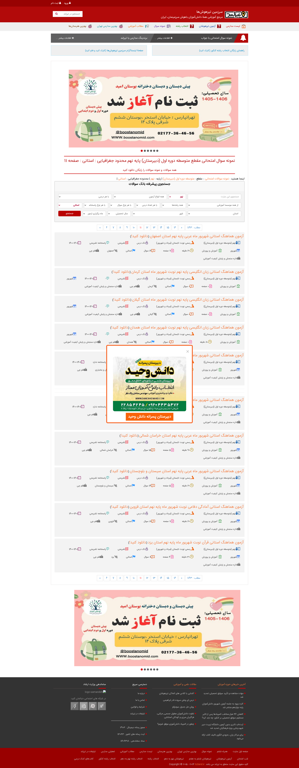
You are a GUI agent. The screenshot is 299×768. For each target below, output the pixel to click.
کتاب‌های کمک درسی (83, 759)
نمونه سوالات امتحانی (217, 179)
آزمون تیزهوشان (224, 759)
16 (175, 228)
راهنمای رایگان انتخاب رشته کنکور (221, 51)
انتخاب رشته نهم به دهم (131, 759)
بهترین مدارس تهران (186, 751)
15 (168, 228)
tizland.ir (200, 764)
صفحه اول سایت (240, 751)
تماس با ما (140, 700)
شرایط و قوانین (138, 707)
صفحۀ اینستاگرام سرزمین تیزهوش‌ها (114, 51)
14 (161, 228)
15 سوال (147, 450)
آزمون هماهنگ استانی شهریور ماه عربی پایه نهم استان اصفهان (197, 236)
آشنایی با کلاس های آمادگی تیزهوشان (176, 693)
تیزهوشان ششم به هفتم (200, 759)
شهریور (233, 251)
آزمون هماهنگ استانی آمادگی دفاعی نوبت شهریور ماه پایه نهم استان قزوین (187, 507)
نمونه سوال (207, 751)
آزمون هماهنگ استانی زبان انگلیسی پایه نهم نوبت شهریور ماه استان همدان (187, 328)
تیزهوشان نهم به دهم (174, 759)
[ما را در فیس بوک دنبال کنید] (75, 710)
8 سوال (147, 557)
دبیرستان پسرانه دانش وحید (149, 416)
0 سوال (186, 286)
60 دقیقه (186, 251)
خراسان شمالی (106, 450)
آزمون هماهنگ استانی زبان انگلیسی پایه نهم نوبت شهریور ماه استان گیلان (188, 300)
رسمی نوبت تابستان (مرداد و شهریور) (173, 243)
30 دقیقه (186, 557)
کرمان (150, 286)
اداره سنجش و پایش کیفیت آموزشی (220, 259)
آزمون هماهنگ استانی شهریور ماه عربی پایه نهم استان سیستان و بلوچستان (187, 471)
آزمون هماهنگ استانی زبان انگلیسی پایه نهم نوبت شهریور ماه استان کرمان (187, 272)
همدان (130, 342)
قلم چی (92, 251)
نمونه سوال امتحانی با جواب (216, 38)
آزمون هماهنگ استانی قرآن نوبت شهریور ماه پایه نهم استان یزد (196, 542)
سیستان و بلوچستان (104, 486)
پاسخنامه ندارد (99, 362)
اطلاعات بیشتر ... (163, 38)
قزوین (111, 521)
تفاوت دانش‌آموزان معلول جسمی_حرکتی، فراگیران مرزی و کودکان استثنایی (175, 715)
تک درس (141, 243)
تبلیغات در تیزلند (137, 714)
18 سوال (147, 521)
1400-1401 (73, 243)
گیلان (150, 314)
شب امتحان (242, 759)
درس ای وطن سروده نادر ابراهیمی (178, 700)
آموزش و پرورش (209, 251)
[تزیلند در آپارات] (93, 710)
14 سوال (147, 486)
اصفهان (110, 251)
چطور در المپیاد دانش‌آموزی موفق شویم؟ (175, 724)
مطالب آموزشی (127, 751)
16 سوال (147, 251)
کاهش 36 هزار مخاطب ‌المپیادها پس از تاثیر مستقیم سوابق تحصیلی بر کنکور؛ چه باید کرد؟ (222, 716)
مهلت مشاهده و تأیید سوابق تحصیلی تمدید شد (223, 695)
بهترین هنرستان (164, 751)
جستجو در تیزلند (71, 14)
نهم (152, 179)
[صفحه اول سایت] (236, 15)
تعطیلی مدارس (108, 751)
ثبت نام (55, 3)
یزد (112, 557)
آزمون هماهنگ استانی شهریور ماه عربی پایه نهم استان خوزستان (195, 400)
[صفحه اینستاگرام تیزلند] (84, 710)
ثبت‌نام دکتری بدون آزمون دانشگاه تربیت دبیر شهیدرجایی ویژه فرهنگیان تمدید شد (222, 726)
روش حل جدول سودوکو (183, 707)
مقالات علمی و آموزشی (185, 684)
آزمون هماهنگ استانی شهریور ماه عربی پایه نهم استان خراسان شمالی (191, 436)
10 (134, 228)
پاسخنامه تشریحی (97, 243)
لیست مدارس (145, 751)
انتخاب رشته (153, 759)
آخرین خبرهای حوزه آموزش (232, 684)
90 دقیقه (186, 450)
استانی (122, 179)
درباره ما (141, 693)
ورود (66, 3)
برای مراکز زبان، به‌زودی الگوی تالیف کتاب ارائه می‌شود (222, 737)
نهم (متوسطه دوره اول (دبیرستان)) (219, 243)
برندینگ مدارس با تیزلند (134, 38)
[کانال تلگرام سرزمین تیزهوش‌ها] (102, 710)
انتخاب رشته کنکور (107, 759)
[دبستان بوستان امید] (149, 108)
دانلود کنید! (139, 236)
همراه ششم (222, 751)
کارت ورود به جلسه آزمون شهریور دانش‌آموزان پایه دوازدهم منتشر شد (222, 705)
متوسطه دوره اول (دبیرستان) (178, 179)
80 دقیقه (204, 342)
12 (147, 228)
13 (154, 228)
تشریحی (121, 243)
